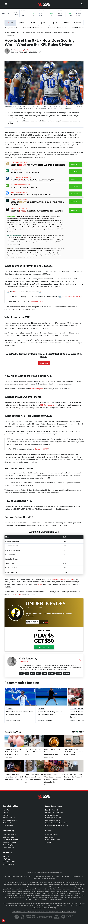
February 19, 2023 (41, 449)
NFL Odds (6, 856)
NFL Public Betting (9, 861)
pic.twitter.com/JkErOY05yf (71, 296)
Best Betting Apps (9, 845)
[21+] (16, 917)
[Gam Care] (22, 917)
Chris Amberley (19, 50)
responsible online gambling (39, 897)
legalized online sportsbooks (62, 579)
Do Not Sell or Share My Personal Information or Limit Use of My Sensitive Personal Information (44, 912)
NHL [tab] (67, 23)
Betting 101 (49, 837)
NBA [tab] (56, 23)
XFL (18, 32)
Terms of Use (47, 872)
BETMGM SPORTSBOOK (19, 162)
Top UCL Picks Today (78, 28)
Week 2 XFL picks (36, 389)
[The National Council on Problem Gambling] (67, 917)
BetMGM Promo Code (52, 810)
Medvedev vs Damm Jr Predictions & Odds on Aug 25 (19, 713)
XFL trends (19, 594)
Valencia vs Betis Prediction (57, 28)
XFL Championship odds (49, 405)
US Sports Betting (8, 837)
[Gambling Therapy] (30, 917)
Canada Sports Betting (10, 840)
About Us (6, 810)
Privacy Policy (37, 872)
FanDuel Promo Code (52, 820)
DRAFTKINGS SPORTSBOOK (20, 185)
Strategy (48, 842)
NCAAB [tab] (78, 23)
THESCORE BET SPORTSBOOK (21, 177)
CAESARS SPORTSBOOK (19, 199)
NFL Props (6, 859)
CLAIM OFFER (75, 164)
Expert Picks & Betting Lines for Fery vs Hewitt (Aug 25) (50, 713)
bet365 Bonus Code (51, 815)
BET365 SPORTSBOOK (18, 170)
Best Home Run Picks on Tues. (33, 28)
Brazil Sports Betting (9, 842)
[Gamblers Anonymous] (57, 917)
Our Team (6, 815)
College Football (77, 708)
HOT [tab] (10, 24)
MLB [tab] (22, 23)
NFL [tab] (34, 23)
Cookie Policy (56, 872)
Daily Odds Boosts (11, 28)
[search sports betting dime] (81, 4)
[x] (79, 659)
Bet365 (39, 584)
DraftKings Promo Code (53, 818)
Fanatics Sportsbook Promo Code (56, 825)
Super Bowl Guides (51, 834)
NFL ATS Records (8, 864)
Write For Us (7, 823)
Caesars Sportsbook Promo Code (56, 823)
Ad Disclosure (9, 36)
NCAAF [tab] (45, 23)
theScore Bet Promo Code (54, 812)
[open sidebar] (6, 4)
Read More (44, 363)
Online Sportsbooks (9, 834)
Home (7, 32)
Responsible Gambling (10, 820)
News (13, 32)
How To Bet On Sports (52, 840)
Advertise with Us (9, 818)
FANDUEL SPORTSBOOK (19, 192)
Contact (5, 812)
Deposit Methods (8, 847)
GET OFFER (44, 647)
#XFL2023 (17, 292)
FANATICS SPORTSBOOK (19, 208)
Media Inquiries (8, 825)
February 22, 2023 (35, 301)
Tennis (9, 708)
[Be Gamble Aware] (44, 917)
